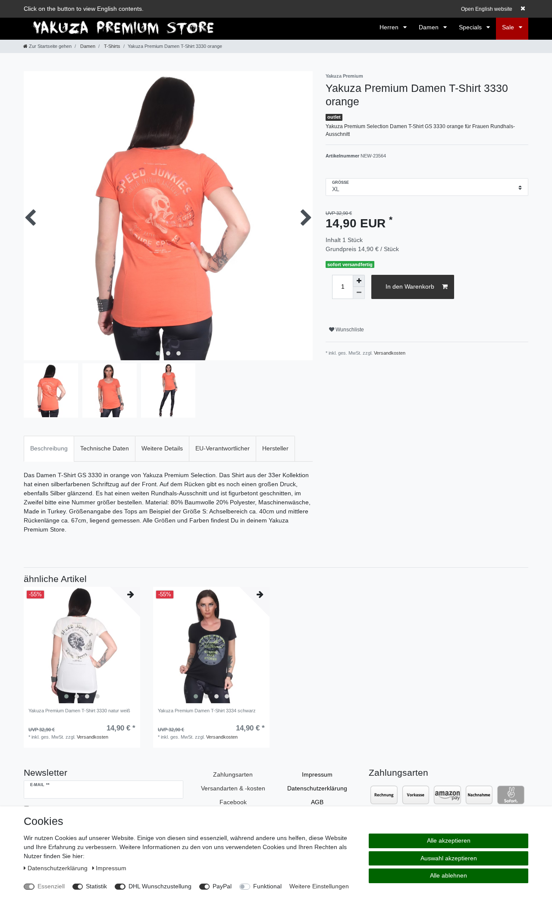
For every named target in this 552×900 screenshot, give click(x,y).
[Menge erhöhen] (359, 281)
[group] (82, 645)
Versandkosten (389, 353)
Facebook (233, 802)
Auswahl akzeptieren (448, 858)
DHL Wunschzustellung (160, 886)
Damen (429, 27)
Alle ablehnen (448, 875)
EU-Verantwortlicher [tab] (222, 448)
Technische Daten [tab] (104, 448)
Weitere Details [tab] (162, 448)
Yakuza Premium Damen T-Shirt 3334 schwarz (207, 710)
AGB (317, 802)
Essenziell (51, 886)
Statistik (96, 886)
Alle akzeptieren (448, 840)
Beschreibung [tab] (49, 448)
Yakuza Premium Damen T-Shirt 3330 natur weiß (79, 710)
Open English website (486, 9)
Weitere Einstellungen (319, 886)
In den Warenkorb (410, 286)
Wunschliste (349, 330)
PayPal (222, 886)
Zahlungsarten (233, 774)
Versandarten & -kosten (233, 788)
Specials (471, 27)
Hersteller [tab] (275, 448)
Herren (390, 27)
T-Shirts (111, 46)
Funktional (267, 886)
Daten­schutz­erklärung (317, 788)
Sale (509, 27)
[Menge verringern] (359, 293)
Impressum (317, 774)
